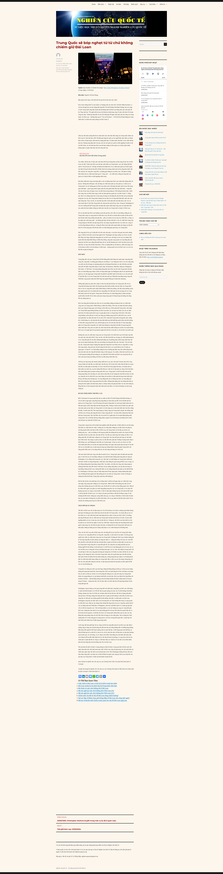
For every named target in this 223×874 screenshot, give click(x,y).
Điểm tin (162, 4)
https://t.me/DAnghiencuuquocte (155, 257)
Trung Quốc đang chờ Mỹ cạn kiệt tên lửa (155, 137)
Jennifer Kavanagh (61, 69)
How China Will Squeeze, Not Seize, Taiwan (116, 87)
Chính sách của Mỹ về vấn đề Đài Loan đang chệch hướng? (98, 695)
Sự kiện (118, 4)
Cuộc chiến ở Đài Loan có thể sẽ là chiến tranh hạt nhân (97, 683)
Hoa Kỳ (58, 65)
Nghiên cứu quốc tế (61, 868)
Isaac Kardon (65, 68)
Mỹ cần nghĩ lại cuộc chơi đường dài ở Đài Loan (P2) (96, 693)
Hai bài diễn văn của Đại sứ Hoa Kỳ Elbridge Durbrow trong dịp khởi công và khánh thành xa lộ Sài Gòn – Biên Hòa (153, 201)
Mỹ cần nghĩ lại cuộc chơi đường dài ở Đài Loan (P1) (96, 691)
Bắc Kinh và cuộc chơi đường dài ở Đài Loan (93, 688)
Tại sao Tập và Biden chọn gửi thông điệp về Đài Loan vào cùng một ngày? (104, 698)
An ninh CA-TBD (60, 63)
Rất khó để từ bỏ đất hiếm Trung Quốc (93, 155)
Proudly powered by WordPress (77, 868)
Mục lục (142, 4)
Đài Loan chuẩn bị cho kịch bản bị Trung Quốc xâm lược (97, 686)
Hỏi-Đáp (126, 4)
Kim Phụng (59, 58)
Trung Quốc (64, 65)
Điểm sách (134, 4)
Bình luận (69, 63)
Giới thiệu (152, 4)
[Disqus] (95, 738)
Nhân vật (111, 4)
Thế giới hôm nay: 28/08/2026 (152, 184)
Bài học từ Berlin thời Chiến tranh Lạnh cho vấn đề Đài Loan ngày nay (102, 700)
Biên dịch (101, 4)
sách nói (67, 71)
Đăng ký (142, 282)
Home (94, 4)
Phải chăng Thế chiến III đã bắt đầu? (150, 93)
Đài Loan (58, 68)
